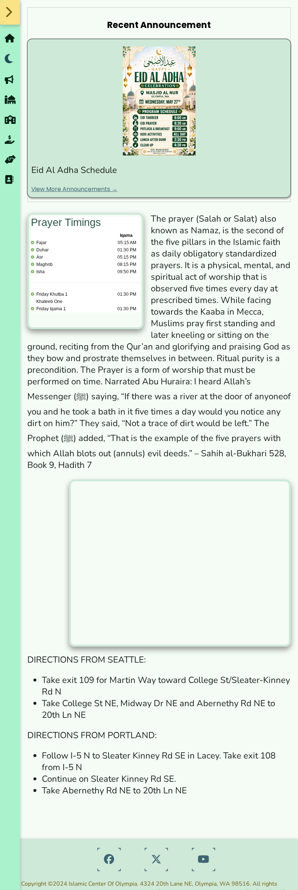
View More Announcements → (74, 189)
